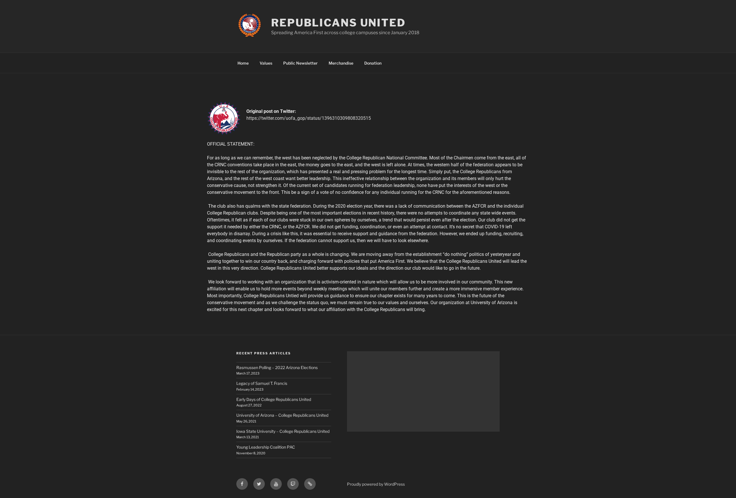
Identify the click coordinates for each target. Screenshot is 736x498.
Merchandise (341, 63)
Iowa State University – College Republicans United (282, 431)
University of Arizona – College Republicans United (282, 415)
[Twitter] (259, 484)
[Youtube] (276, 484)
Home (243, 63)
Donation (373, 63)
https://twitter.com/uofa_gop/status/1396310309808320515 (308, 118)
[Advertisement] (423, 391)
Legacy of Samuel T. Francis (261, 383)
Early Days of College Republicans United (273, 399)
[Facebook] (242, 484)
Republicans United (338, 22)
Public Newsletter (300, 63)
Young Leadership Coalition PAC (265, 447)
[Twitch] (293, 484)
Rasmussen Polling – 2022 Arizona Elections (277, 367)
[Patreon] (310, 484)
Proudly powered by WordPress (376, 484)
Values (266, 63)
